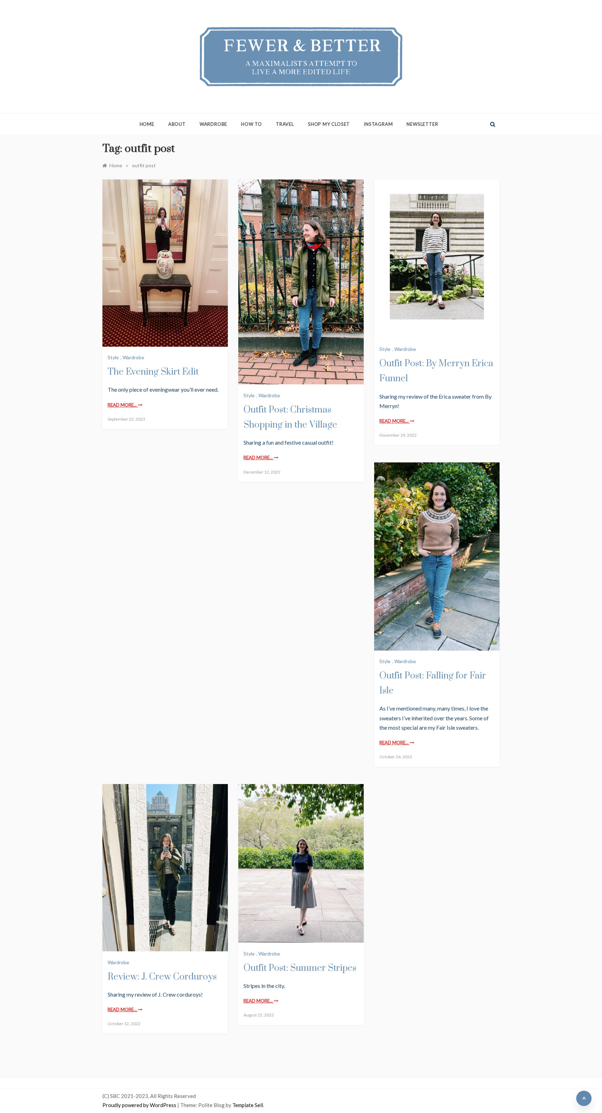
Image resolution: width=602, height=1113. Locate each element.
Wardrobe (133, 357)
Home (147, 124)
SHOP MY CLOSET (329, 124)
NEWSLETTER (422, 124)
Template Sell (247, 1105)
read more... (123, 405)
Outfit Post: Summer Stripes (300, 968)
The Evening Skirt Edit (153, 372)
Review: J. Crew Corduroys (162, 977)
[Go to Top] (584, 1098)
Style (113, 357)
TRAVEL (285, 124)
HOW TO (251, 124)
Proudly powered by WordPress (139, 1105)
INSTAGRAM (378, 124)
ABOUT (177, 124)
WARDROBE (213, 124)
